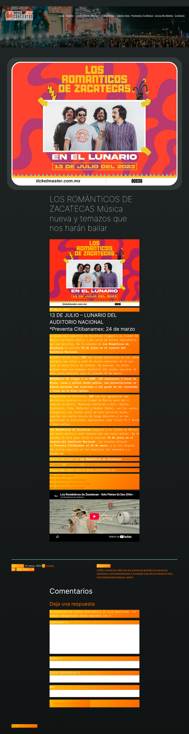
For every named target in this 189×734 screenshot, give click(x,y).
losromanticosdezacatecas (111, 577)
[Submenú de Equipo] (74, 15)
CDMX (100, 570)
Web (52, 687)
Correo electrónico (65, 672)
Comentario (59, 622)
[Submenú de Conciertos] (115, 15)
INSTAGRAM (73, 464)
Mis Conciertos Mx (24, 726)
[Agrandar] (135, 242)
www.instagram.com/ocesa (67, 487)
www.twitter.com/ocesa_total (70, 483)
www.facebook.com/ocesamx (68, 479)
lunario (129, 577)
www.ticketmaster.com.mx (82, 453)
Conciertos (110, 570)
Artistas (50, 565)
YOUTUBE (90, 464)
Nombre (56, 658)
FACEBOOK (56, 464)
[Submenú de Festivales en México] (99, 15)
